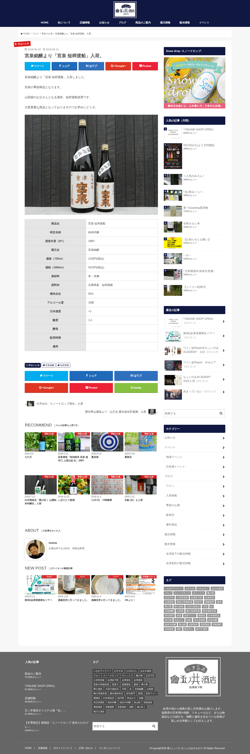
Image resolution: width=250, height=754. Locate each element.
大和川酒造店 (193, 606)
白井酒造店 (213, 615)
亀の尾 (210, 593)
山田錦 (180, 611)
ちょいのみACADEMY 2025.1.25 (198, 379)
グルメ (168, 593)
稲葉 (188, 620)
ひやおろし (202, 588)
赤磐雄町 (217, 624)
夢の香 (168, 606)
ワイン (170, 485)
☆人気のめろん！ (194, 176)
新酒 (179, 615)
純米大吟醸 (170, 624)
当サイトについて (62, 748)
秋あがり (179, 620)
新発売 (170, 514)
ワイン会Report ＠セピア (199, 364)
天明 (205, 606)
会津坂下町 (196, 597)
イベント (204, 22)
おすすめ (190, 588)
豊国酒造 (205, 624)
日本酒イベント (175, 466)
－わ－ (187, 255)
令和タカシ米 (191, 223)
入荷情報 (171, 495)
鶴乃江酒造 (201, 629)
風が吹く (188, 629)
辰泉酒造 (169, 629)
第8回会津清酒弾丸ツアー (199, 335)
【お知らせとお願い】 (197, 239)
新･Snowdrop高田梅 (195, 207)
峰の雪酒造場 (193, 611)
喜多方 (198, 602)
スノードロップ (182, 593)
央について (64, 22)
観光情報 (185, 22)
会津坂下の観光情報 (178, 553)
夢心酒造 (179, 606)
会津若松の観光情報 (178, 563)
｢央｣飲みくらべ (193, 191)
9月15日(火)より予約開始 (198, 145)
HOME (44, 22)
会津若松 (209, 597)
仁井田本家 (182, 597)
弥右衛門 (169, 615)
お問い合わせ (86, 748)
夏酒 (219, 602)
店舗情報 (85, 22)
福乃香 (168, 620)
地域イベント (174, 456)
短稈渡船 (64, 365)
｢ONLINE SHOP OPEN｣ (198, 129)
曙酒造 (202, 615)
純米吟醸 (212, 620)
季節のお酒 (34, 365)
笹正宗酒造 (199, 620)
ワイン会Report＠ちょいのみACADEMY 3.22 (201, 349)
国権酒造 (209, 602)
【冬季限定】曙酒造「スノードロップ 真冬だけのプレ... (57, 724)
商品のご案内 (143, 22)
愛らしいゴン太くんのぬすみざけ (185, 748)
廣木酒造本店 (209, 611)
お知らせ (104, 22)
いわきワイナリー (173, 588)
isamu (53, 542)
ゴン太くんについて (109, 748)
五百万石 (169, 597)
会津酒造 (169, 602)
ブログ (122, 22)
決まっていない (199, 391)
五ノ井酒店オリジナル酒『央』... (45, 710)
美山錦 (182, 624)
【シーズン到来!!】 (195, 287)
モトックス (198, 593)
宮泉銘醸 (49, 365)
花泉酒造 (193, 624)
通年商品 (171, 524)
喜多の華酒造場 (184, 602)
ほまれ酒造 (217, 588)
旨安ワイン (189, 615)
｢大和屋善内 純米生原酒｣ (198, 271)
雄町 (179, 629)
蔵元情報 (165, 22)
